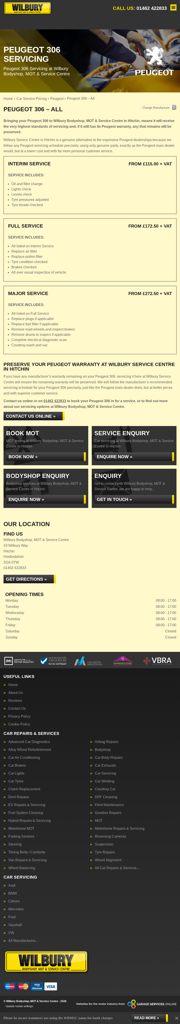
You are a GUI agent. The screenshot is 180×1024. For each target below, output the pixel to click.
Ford (12, 917)
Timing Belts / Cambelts (26, 852)
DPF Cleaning (106, 797)
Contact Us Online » (31, 416)
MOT (99, 820)
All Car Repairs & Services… (117, 868)
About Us (15, 693)
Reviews (15, 700)
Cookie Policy (19, 724)
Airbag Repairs (106, 742)
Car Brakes (17, 765)
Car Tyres (15, 781)
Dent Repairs (18, 797)
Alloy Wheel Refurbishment (29, 750)
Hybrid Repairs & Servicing (29, 820)
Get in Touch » (114, 499)
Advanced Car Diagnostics (29, 742)
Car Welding (104, 781)
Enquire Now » (114, 456)
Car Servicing (105, 773)
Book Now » (23, 456)
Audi (12, 885)
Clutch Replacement (24, 789)
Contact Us (17, 708)
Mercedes (16, 909)
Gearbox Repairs (108, 813)
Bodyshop (103, 750)
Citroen (14, 901)
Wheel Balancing (21, 868)
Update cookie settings (19, 1006)
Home (13, 685)
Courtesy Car (105, 789)
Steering (15, 844)
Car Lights (16, 773)
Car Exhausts (105, 765)
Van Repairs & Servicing (27, 860)
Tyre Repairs (105, 852)
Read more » (146, 1018)
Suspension (104, 844)
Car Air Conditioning (24, 757)
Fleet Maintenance (109, 805)
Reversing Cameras (110, 836)
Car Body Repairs (109, 757)
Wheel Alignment (108, 860)
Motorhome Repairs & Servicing (119, 828)
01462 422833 (140, 8)
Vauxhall (15, 925)
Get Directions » (26, 579)
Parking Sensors (21, 836)
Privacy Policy (19, 716)
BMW (12, 893)
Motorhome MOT (21, 828)
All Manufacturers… (23, 941)
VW (11, 933)
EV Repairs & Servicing (26, 805)
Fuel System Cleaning (25, 813)
